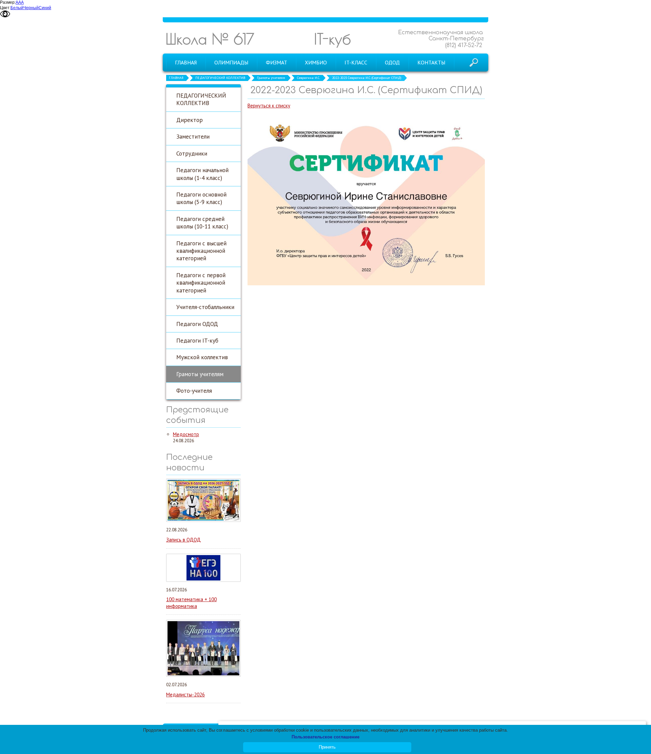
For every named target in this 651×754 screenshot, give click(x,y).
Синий (45, 7)
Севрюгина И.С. (308, 78)
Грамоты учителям (271, 78)
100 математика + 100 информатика (191, 602)
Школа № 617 (209, 38)
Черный (31, 7)
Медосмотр (186, 434)
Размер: (8, 2)
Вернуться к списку (269, 105)
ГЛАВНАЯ (176, 78)
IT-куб (332, 38)
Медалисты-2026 (185, 694)
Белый (17, 7)
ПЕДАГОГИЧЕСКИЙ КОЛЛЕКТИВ (220, 78)
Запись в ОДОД (183, 539)
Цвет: (5, 7)
